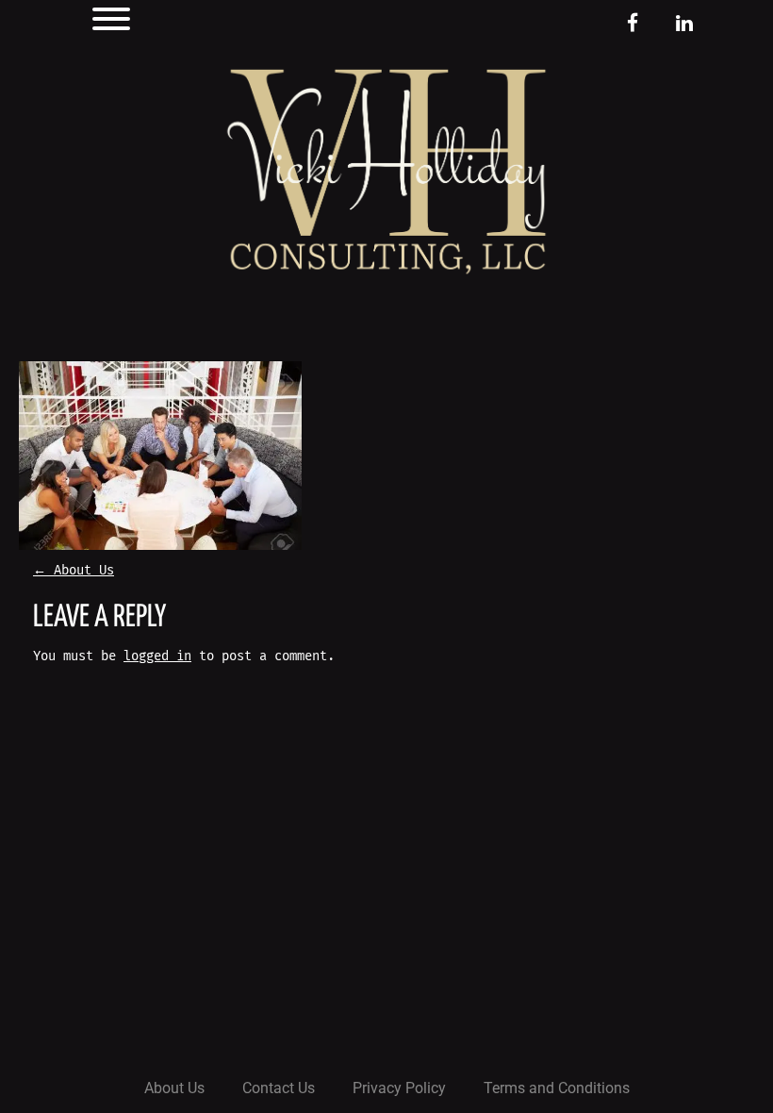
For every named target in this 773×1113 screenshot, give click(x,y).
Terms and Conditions (557, 1088)
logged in (157, 656)
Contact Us (278, 1088)
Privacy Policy (399, 1088)
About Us (73, 570)
